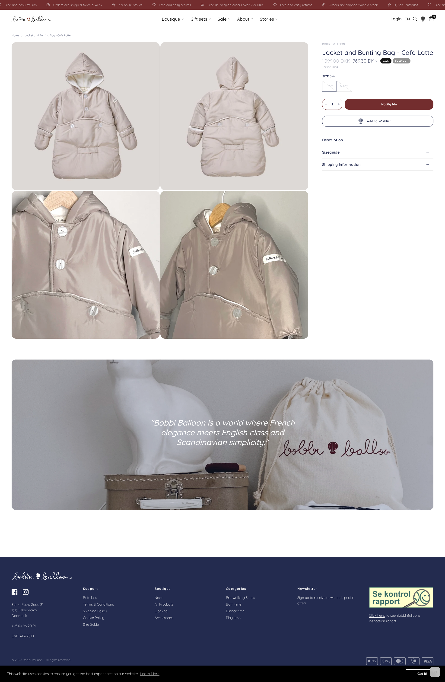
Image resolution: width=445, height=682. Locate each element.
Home (15, 35)
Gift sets (199, 19)
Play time (233, 618)
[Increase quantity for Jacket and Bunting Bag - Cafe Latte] (338, 104)
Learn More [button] (149, 673)
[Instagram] (28, 592)
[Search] (415, 19)
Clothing (161, 611)
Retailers (90, 597)
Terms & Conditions (98, 604)
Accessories (164, 618)
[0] (430, 19)
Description (332, 140)
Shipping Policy (95, 611)
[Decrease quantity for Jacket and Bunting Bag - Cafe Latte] (325, 104)
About (243, 19)
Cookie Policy (93, 618)
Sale (222, 19)
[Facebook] (17, 592)
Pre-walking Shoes (240, 597)
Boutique (171, 19)
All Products (164, 604)
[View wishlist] (423, 19)
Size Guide (91, 624)
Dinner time (235, 611)
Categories (236, 588)
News (159, 597)
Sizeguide (331, 152)
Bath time (233, 604)
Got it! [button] (422, 674)
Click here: (377, 615)
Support (90, 588)
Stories (267, 19)
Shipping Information (341, 164)
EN (407, 18)
